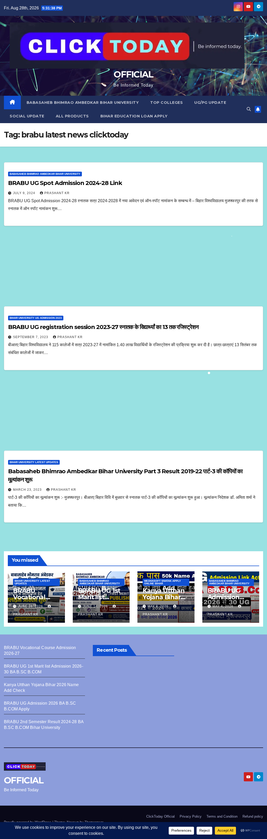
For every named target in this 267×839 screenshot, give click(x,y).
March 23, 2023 (28, 490)
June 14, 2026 (96, 606)
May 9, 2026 (158, 606)
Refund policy (252, 816)
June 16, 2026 (31, 606)
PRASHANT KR (57, 193)
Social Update (27, 116)
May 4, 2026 (223, 606)
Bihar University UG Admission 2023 (36, 317)
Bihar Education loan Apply (134, 116)
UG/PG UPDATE (210, 102)
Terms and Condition (222, 816)
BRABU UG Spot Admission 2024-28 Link (65, 183)
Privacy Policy (191, 816)
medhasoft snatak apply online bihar (162, 582)
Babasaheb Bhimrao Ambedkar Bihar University (83, 102)
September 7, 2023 (31, 337)
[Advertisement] (133, 267)
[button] (249, 109)
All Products (72, 116)
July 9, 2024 (24, 193)
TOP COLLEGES (166, 102)
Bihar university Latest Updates (34, 462)
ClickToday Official (160, 816)
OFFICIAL (133, 74)
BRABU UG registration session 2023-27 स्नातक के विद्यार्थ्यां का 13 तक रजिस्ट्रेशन (103, 327)
